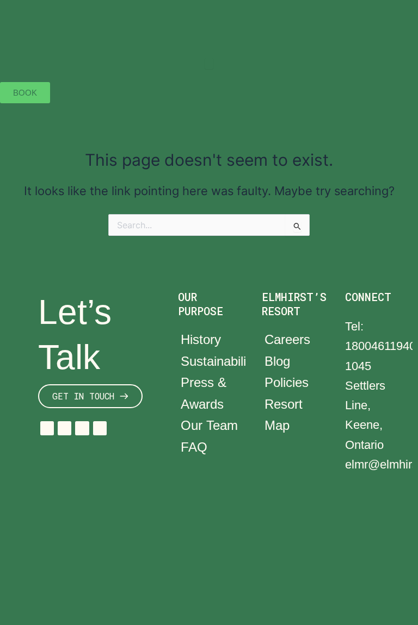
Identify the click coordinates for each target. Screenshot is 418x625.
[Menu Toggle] (209, 63)
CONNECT (368, 297)
